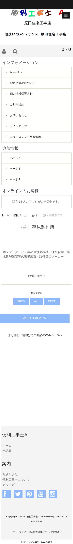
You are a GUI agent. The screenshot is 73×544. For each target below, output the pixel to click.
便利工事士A (33, 516)
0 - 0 (66, 49)
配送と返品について (22, 82)
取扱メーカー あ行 (25, 215)
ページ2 (15, 157)
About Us (16, 72)
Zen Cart (60, 516)
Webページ (52, 335)
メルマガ (8, 484)
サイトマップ (18, 126)
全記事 (7, 450)
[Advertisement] (36, 384)
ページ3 (15, 168)
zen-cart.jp (36, 521)
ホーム (5, 215)
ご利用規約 (17, 104)
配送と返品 (10, 474)
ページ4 (15, 179)
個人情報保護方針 (21, 93)
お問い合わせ (18, 115)
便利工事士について (16, 479)
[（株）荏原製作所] (35, 221)
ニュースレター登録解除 (25, 136)
